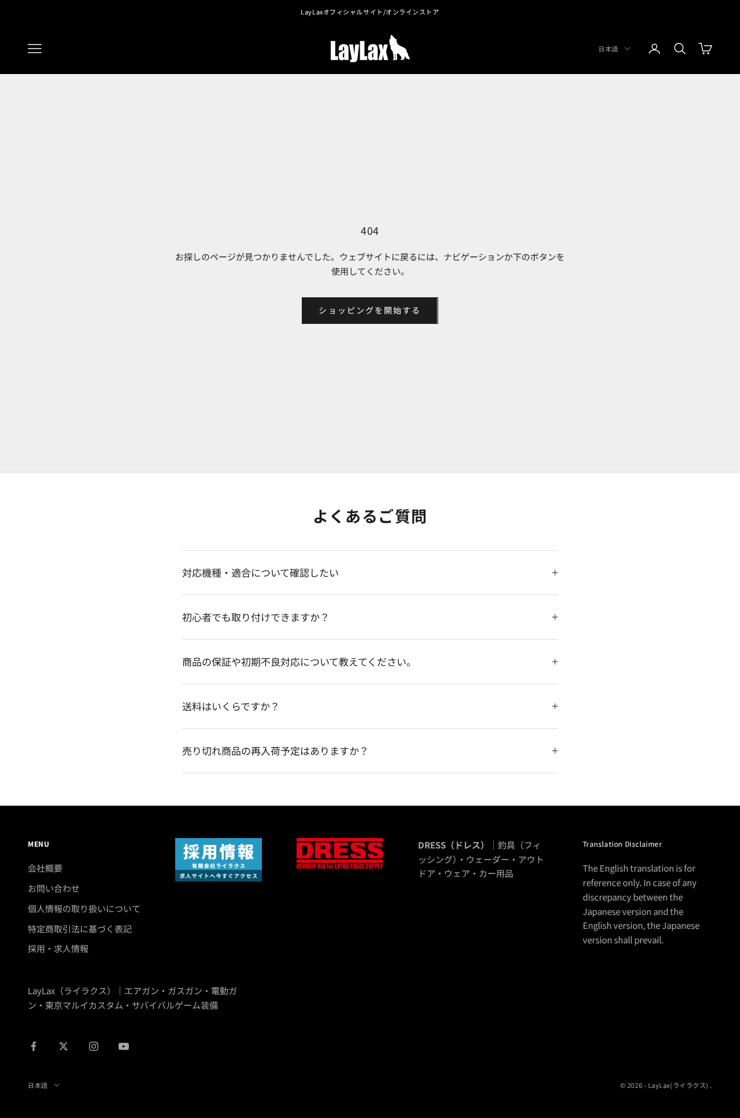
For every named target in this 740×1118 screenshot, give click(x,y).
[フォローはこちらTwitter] (63, 1046)
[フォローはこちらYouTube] (124, 1046)
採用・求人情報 (58, 948)
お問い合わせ (54, 888)
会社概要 (45, 868)
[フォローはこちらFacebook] (33, 1046)
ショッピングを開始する (370, 310)
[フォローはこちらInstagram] (93, 1046)
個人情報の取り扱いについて (84, 908)
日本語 (608, 48)
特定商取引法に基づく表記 (80, 929)
